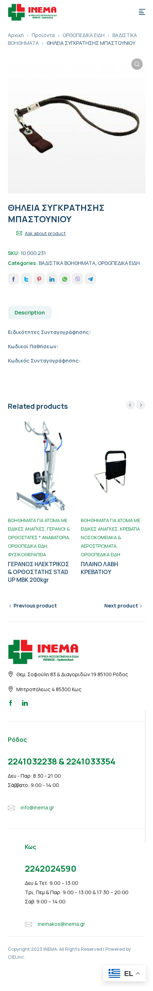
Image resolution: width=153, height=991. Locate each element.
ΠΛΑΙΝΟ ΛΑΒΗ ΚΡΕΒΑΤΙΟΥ (99, 568)
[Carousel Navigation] (135, 405)
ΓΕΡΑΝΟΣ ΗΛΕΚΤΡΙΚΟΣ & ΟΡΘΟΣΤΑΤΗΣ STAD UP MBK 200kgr (38, 572)
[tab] (30, 312)
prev (130, 405)
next (140, 405)
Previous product (35, 605)
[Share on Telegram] (90, 279)
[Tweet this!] (26, 279)
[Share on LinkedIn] (52, 279)
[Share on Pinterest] (39, 279)
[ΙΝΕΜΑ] (32, 11)
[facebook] (10, 702)
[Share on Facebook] (13, 279)
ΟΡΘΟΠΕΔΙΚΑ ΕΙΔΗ (84, 35)
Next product (121, 605)
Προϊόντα (43, 35)
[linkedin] (25, 702)
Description (30, 312)
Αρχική (16, 35)
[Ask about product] (19, 233)
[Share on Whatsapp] (64, 279)
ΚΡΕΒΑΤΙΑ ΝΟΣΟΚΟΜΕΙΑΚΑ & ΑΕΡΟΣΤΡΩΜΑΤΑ (110, 537)
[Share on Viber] (77, 279)
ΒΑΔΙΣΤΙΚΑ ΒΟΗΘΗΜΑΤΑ (67, 263)
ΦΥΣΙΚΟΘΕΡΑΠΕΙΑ (27, 554)
